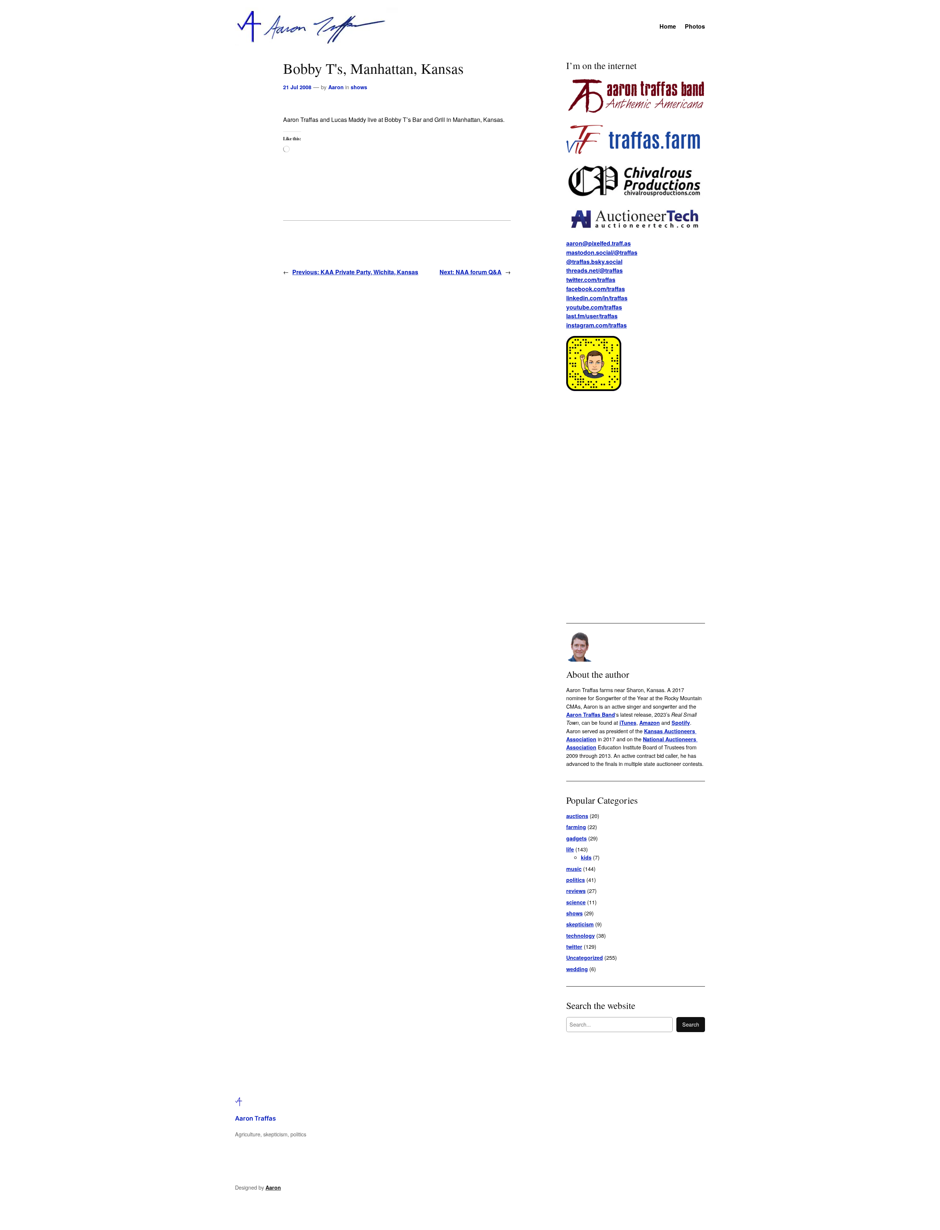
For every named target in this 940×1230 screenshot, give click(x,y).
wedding (577, 969)
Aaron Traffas (255, 1118)
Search (690, 1024)
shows (359, 87)
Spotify (681, 722)
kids (586, 857)
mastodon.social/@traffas (601, 252)
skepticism (580, 924)
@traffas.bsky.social (594, 261)
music (574, 868)
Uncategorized (584, 957)
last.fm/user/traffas (592, 316)
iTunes (627, 722)
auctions (577, 816)
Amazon (649, 722)
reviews (576, 890)
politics (575, 879)
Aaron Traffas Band (590, 714)
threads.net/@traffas (594, 270)
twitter (574, 946)
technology (580, 935)
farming (576, 827)
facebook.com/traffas (595, 289)
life (570, 849)
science (576, 902)
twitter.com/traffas (590, 279)
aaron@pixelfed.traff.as (598, 243)
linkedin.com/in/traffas (597, 298)
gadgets (576, 838)
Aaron (336, 87)
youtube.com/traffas (594, 307)
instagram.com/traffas (596, 325)
